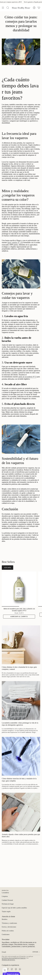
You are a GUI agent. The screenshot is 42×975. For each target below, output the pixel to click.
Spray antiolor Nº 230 (15, 242)
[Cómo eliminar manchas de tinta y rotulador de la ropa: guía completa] (21, 756)
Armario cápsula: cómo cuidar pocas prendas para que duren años (21, 835)
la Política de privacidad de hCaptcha (13, 958)
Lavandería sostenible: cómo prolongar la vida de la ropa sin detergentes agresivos (20, 724)
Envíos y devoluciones (9, 927)
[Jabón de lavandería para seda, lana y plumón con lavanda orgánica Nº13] (19, 589)
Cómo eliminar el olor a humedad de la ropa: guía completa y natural (19, 668)
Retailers (4, 919)
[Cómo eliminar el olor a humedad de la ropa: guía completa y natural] (21, 644)
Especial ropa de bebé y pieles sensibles (14, 908)
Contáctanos (5, 934)
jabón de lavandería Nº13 (27, 377)
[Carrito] (39, 7)
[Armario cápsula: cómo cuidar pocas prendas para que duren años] (21, 812)
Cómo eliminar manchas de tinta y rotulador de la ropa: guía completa (19, 780)
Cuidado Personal (7, 900)
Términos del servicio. (8, 960)
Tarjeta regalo (6, 911)
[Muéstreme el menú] (3, 7)
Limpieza (5, 896)
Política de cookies (8, 931)
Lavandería (5, 892)
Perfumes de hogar (8, 904)
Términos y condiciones (9, 923)
